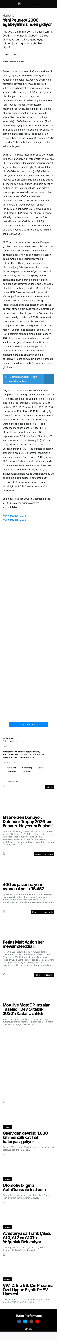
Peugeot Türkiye (10, 757)
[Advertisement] (28, 1062)
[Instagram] (31, 1321)
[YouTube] (37, 1321)
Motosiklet (48, 854)
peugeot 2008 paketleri (13, 755)
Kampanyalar (47, 912)
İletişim (28, 1329)
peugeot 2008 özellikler (28, 752)
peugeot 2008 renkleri (34, 755)
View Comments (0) (28, 725)
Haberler (9, 15)
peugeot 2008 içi (10, 752)
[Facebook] (19, 1321)
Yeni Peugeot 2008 (26, 757)
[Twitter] (25, 1321)
